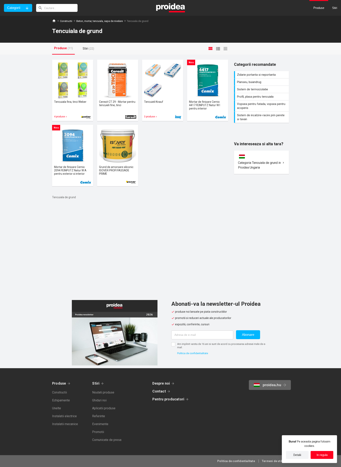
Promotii (98, 432)
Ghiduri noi (99, 400)
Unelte (56, 408)
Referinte (98, 416)
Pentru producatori (168, 399)
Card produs (72, 90)
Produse (59, 383)
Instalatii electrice (64, 416)
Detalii (297, 455)
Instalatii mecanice (65, 424)
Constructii (66, 21)
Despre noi (161, 383)
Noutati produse (103, 392)
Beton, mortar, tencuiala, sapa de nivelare (99, 21)
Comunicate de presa (106, 440)
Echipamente (61, 400)
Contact (159, 391)
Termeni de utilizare (275, 461)
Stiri (95, 383)
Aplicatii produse (103, 408)
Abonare (248, 335)
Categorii (13, 8)
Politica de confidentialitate (192, 353)
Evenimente (100, 424)
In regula (322, 455)
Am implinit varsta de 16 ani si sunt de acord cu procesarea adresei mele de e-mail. (221, 345)
